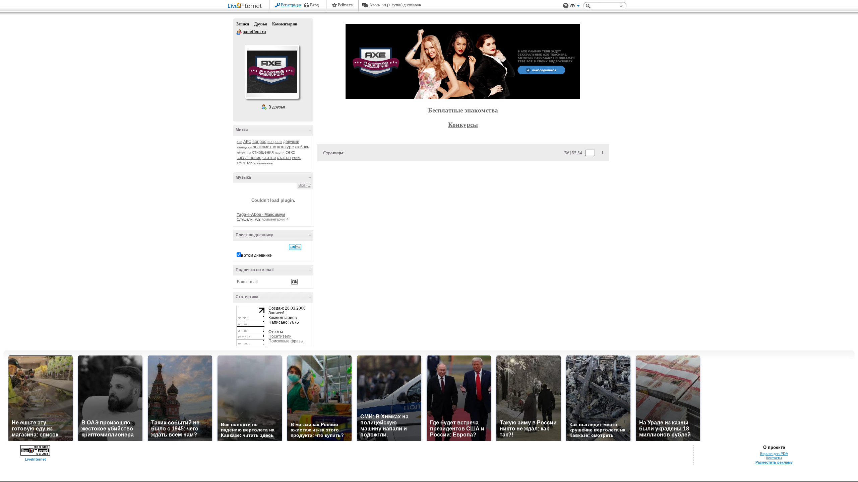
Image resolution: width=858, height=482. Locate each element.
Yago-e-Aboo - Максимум (261, 214)
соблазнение (249, 157)
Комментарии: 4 (275, 219)
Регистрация (291, 5)
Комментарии (284, 24)
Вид (575, 6)
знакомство (264, 146)
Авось (374, 5)
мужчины (244, 152)
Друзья (260, 24)
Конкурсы (463, 124)
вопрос (259, 141)
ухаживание (263, 163)
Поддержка (565, 6)
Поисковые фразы (286, 341)
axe (239, 142)
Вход (314, 5)
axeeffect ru (239, 32)
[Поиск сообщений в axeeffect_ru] (295, 247)
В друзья (276, 107)
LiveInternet (246, 6)
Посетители (280, 336)
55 (574, 152)
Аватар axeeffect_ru (272, 72)
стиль (296, 158)
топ (249, 163)
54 (579, 152)
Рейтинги (345, 5)
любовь (302, 147)
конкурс (285, 146)
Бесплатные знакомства (463, 110)
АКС (247, 141)
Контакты (774, 458)
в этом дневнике (256, 255)
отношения (263, 152)
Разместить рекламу (774, 462)
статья (284, 157)
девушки (291, 141)
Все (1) (304, 185)
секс (290, 152)
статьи (269, 157)
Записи (242, 24)
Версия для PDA (774, 454)
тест (241, 162)
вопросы (274, 142)
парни (280, 152)
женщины (244, 147)
